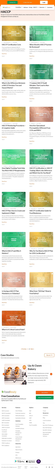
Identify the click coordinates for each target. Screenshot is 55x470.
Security (32, 467)
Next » (32, 349)
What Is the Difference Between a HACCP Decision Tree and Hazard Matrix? (13, 85)
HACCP (35, 7)
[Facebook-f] (46, 467)
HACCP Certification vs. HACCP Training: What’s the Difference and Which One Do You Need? (41, 170)
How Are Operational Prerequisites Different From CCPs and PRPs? (40, 128)
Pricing (30, 7)
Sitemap (36, 467)
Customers (49, 7)
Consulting (18, 7)
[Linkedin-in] (52, 467)
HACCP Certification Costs (11, 45)
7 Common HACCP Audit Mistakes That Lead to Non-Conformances (39, 85)
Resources (42, 7)
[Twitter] (49, 467)
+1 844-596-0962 (27, 2)
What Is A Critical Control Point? (13, 330)
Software (25, 7)
